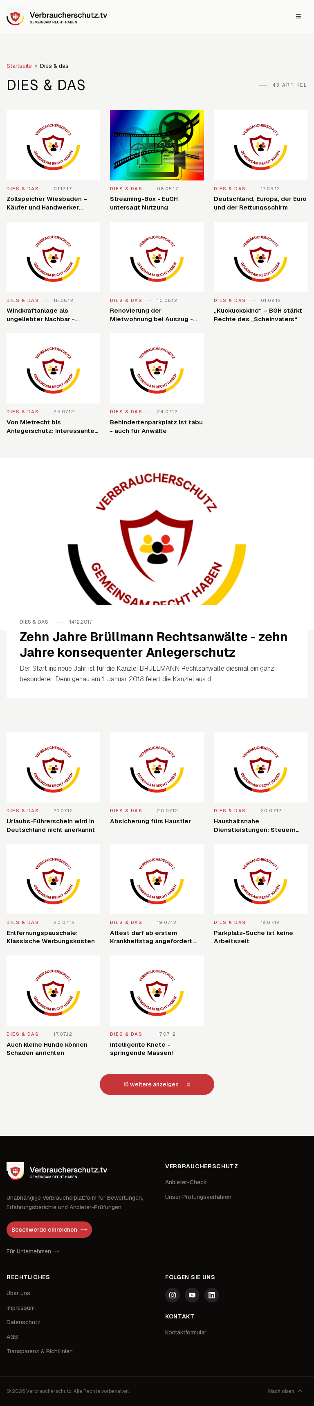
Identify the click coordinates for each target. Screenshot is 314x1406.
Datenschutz (23, 1322)
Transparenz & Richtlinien (40, 1351)
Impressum (21, 1307)
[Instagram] (172, 1295)
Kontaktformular (185, 1332)
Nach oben (281, 1391)
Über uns (18, 1293)
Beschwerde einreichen (44, 1229)
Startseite (19, 66)
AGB (12, 1337)
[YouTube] (192, 1295)
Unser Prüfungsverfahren (198, 1197)
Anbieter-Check (186, 1182)
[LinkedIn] (211, 1295)
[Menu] (298, 16)
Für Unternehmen (29, 1251)
